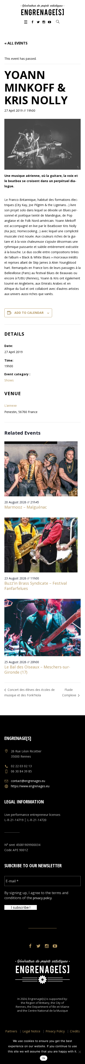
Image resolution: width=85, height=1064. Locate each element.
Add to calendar (29, 313)
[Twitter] (38, 22)
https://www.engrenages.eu (30, 786)
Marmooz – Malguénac (25, 507)
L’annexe (10, 405)
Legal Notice (31, 1031)
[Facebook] (32, 22)
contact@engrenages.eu (28, 781)
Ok (43, 1058)
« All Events (15, 43)
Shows (9, 380)
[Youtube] (49, 22)
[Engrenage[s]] (42, 9)
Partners (11, 1031)
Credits (75, 1031)
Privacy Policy (55, 1031)
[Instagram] (44, 22)
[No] (79, 1052)
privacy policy (42, 898)
